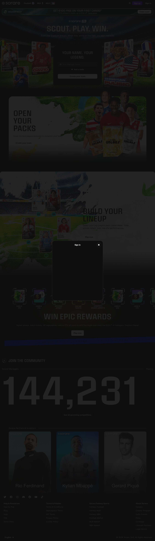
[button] (98, 245)
